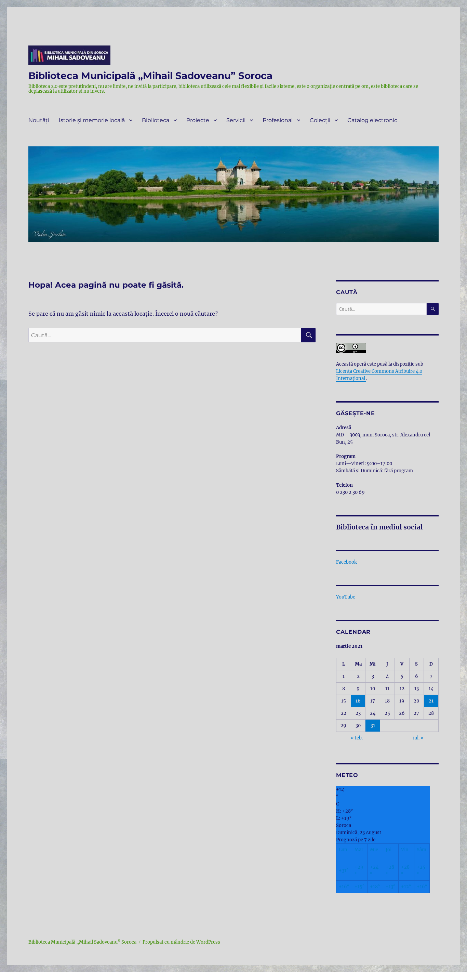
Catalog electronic (372, 120)
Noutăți (38, 120)
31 (373, 725)
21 (431, 701)
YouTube (345, 597)
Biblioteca (155, 120)
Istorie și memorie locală (92, 120)
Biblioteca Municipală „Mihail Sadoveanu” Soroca (150, 75)
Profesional (278, 120)
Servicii (235, 120)
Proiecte (197, 120)
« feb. (357, 738)
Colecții (320, 120)
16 (358, 701)
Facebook (346, 562)
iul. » (418, 738)
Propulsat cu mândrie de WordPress (181, 942)
